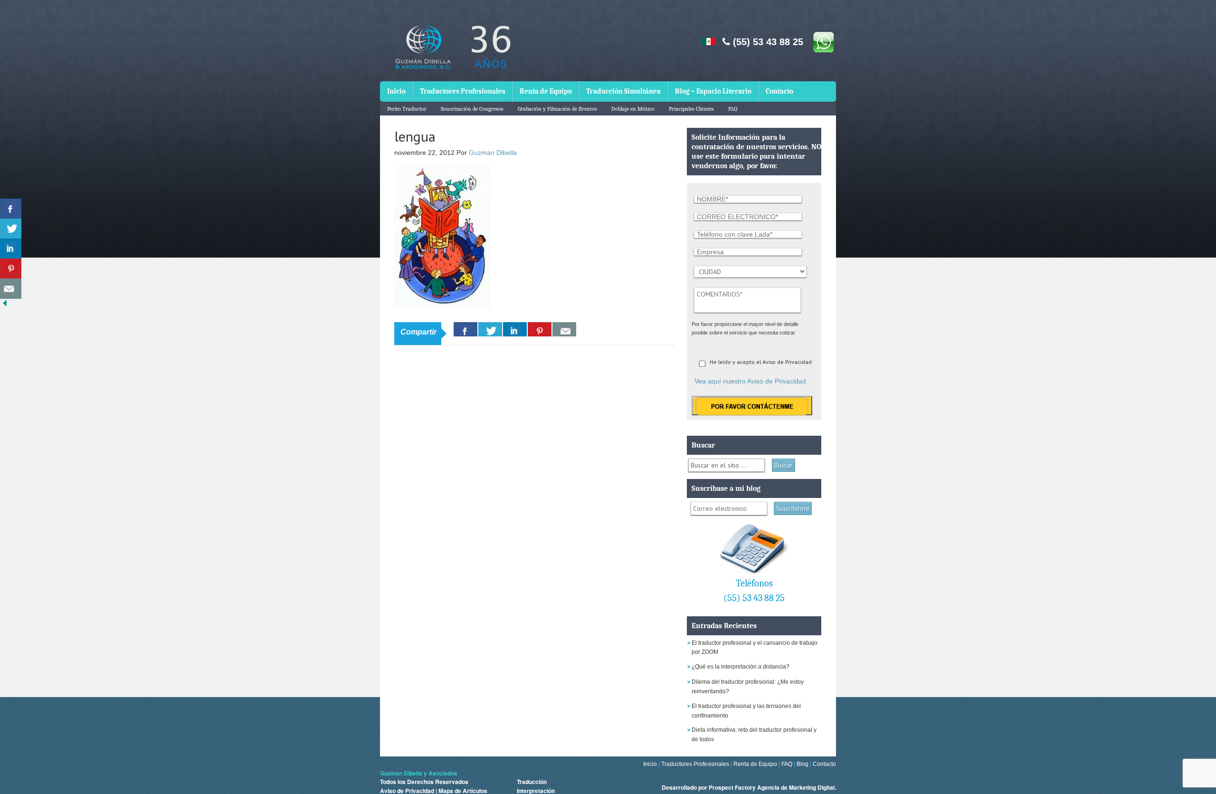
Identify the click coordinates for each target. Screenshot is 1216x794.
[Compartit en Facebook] (10, 209)
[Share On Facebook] (465, 329)
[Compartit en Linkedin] (10, 249)
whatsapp (823, 41)
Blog (802, 764)
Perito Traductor (407, 108)
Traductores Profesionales (462, 91)
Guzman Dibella (493, 152)
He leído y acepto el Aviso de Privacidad (761, 361)
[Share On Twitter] (490, 329)
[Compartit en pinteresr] (10, 268)
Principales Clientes (691, 108)
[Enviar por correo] (10, 288)
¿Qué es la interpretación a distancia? (740, 666)
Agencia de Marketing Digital (796, 787)
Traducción (532, 781)
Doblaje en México (633, 108)
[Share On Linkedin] (515, 329)
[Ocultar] (5, 305)
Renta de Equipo (546, 91)
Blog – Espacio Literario (713, 91)
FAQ (732, 108)
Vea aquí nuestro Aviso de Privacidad (750, 381)
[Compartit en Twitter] (10, 229)
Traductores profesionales (451, 54)
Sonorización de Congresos (472, 108)
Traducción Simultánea (623, 91)
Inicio (396, 91)
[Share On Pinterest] (539, 329)
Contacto (779, 91)
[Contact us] (564, 329)
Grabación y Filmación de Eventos (557, 108)
